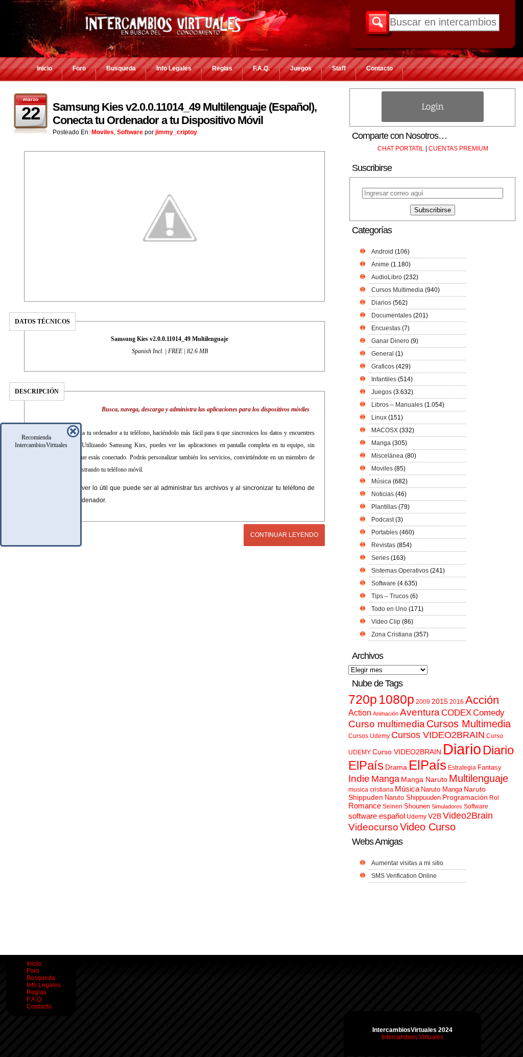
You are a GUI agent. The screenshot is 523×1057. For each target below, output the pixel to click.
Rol (494, 797)
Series (380, 557)
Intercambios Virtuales (412, 1037)
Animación (385, 713)
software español (376, 816)
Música (381, 481)
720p (362, 699)
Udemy (416, 816)
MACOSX (384, 430)
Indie (359, 778)
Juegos (301, 68)
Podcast (382, 519)
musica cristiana (370, 789)
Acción (482, 700)
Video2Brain (468, 815)
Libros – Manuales (397, 404)
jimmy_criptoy (176, 132)
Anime (380, 264)
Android (382, 251)
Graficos (382, 366)
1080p (396, 699)
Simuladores (447, 806)
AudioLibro (386, 277)
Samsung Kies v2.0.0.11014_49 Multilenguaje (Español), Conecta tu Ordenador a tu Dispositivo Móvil (185, 114)
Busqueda (121, 68)
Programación (465, 797)
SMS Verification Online (404, 875)
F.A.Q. (261, 68)
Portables (384, 532)
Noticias (382, 494)
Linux (379, 417)
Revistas (383, 545)
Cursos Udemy (369, 736)
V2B (434, 816)
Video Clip (385, 621)
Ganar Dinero (390, 341)
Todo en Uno (389, 608)
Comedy (489, 712)
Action (359, 712)
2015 (440, 701)
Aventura (420, 712)
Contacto (379, 68)
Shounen (417, 806)
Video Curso (428, 826)
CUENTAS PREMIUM (458, 148)
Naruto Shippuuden (413, 797)
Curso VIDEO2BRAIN (406, 752)
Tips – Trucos (390, 596)
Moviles (102, 132)
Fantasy (490, 767)
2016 (456, 701)
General (382, 353)
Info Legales (174, 68)
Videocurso (373, 827)
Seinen (392, 806)
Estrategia (462, 767)
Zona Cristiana (391, 634)
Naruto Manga (441, 789)
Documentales (391, 315)
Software (130, 132)
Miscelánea (387, 455)
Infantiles (383, 379)
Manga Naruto (424, 779)
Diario (462, 749)
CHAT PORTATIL (400, 148)
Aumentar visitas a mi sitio (407, 863)
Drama (396, 767)
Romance (364, 805)
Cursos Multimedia (397, 289)
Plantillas (384, 506)
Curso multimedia (386, 724)
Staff (339, 68)
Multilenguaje (478, 778)
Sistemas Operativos (400, 570)
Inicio (44, 68)
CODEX (456, 712)
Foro (79, 68)
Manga (381, 443)
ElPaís (427, 765)
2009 (423, 701)
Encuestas (385, 328)
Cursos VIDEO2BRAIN (438, 735)
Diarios (381, 302)
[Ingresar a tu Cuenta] (433, 120)
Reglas (222, 68)
